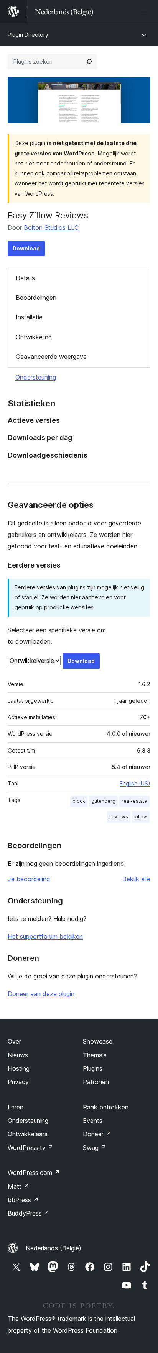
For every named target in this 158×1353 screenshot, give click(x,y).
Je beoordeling (29, 879)
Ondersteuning (35, 377)
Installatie (29, 317)
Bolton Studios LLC (51, 227)
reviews (119, 817)
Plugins (92, 1068)
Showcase (97, 1041)
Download (26, 248)
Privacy (18, 1082)
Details (25, 278)
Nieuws (18, 1055)
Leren (15, 1107)
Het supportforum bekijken (45, 936)
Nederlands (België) (53, 1248)
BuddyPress (28, 1213)
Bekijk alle (136, 879)
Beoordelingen (36, 297)
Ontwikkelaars (28, 1134)
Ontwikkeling (34, 337)
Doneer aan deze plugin (41, 994)
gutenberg (103, 801)
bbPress (23, 1200)
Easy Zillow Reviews (48, 215)
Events (92, 1120)
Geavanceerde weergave (51, 356)
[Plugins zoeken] (89, 61)
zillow (140, 817)
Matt (18, 1186)
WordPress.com (34, 1172)
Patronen (96, 1082)
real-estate (134, 801)
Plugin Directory (28, 34)
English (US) (135, 783)
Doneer (97, 1134)
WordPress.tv (30, 1148)
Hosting (19, 1068)
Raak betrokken (105, 1107)
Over (14, 1041)
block (78, 801)
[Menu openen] (145, 11)
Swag (94, 1148)
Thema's (95, 1055)
